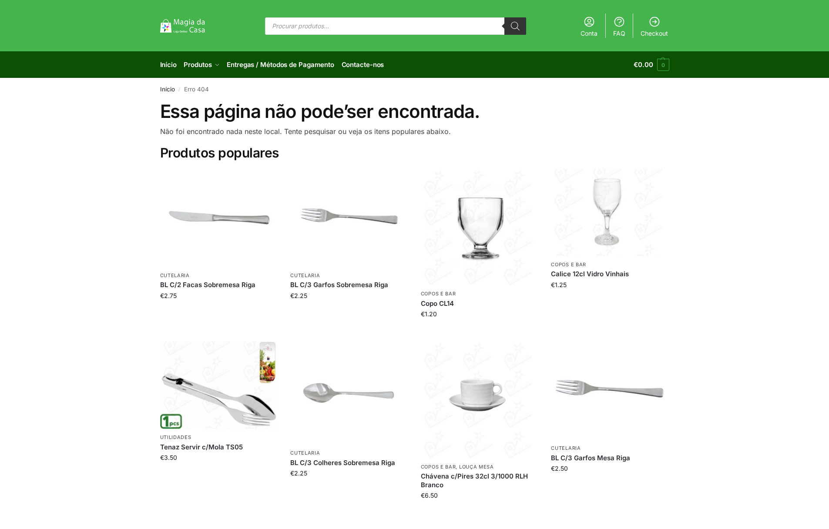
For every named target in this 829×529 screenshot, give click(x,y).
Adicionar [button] (218, 314)
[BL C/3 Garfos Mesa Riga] (609, 390)
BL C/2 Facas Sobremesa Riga (207, 285)
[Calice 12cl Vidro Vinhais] (609, 212)
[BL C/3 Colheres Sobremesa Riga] (349, 393)
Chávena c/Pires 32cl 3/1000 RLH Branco (474, 480)
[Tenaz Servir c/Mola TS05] (219, 385)
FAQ (619, 33)
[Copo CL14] (479, 227)
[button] (651, 65)
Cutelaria (175, 275)
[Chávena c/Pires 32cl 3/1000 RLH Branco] (479, 400)
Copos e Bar (438, 294)
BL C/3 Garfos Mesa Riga (590, 458)
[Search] (515, 26)
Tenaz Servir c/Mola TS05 (201, 447)
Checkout (654, 33)
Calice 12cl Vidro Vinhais (590, 274)
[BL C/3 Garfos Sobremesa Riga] (349, 217)
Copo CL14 (437, 303)
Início (167, 89)
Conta (589, 33)
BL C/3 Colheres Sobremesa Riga (342, 463)
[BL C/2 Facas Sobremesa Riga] (219, 217)
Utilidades (175, 437)
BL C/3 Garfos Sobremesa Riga (339, 285)
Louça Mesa (476, 467)
